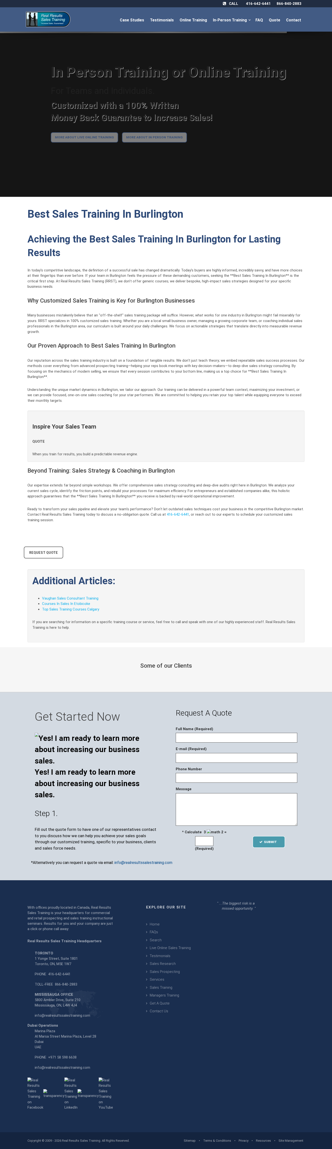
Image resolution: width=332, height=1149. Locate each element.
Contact (294, 20)
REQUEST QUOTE (43, 553)
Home (155, 924)
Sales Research (163, 963)
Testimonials (162, 20)
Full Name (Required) (194, 729)
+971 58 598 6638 (62, 1057)
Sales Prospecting (165, 971)
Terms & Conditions (217, 1140)
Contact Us (159, 1011)
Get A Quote (160, 1003)
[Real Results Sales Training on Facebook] (35, 1093)
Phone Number (189, 769)
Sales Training (161, 987)
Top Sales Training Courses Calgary (70, 609)
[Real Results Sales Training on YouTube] (106, 1093)
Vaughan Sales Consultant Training (70, 598)
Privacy (243, 1140)
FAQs (154, 932)
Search (156, 940)
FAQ (259, 20)
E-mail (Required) (191, 749)
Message (184, 789)
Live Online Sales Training (170, 948)
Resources (263, 1140)
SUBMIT (272, 842)
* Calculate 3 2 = (204, 832)
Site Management (291, 1140)
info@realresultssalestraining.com (143, 862)
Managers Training (164, 995)
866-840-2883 (289, 3)
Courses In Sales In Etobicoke (66, 603)
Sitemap (190, 1140)
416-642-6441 (258, 3)
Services (157, 979)
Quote (275, 20)
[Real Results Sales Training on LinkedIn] (71, 1093)
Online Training (194, 20)
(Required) (204, 848)
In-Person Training (231, 20)
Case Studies (132, 20)
